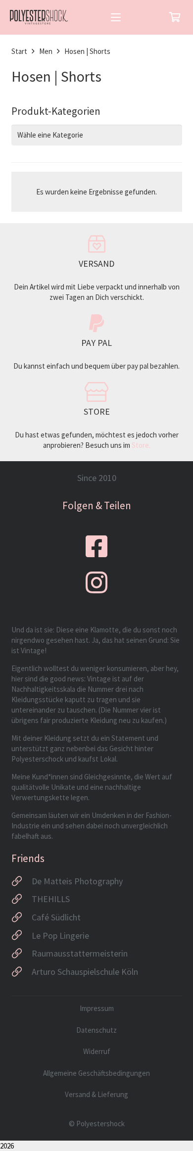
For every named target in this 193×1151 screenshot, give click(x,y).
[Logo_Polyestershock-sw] (39, 17)
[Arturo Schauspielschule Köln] (21, 972)
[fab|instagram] (96, 582)
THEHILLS (51, 899)
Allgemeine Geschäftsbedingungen (96, 1073)
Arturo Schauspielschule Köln (85, 971)
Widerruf (96, 1051)
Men (45, 51)
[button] (116, 17)
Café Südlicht (56, 917)
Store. (141, 445)
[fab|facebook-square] (96, 546)
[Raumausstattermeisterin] (21, 954)
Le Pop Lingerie (60, 935)
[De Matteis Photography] (21, 881)
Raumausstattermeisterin (80, 953)
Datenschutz (96, 1030)
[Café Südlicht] (21, 917)
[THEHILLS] (21, 899)
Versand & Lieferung (96, 1094)
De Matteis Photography (77, 881)
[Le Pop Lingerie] (21, 935)
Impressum (97, 1008)
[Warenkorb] (175, 17)
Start (19, 51)
